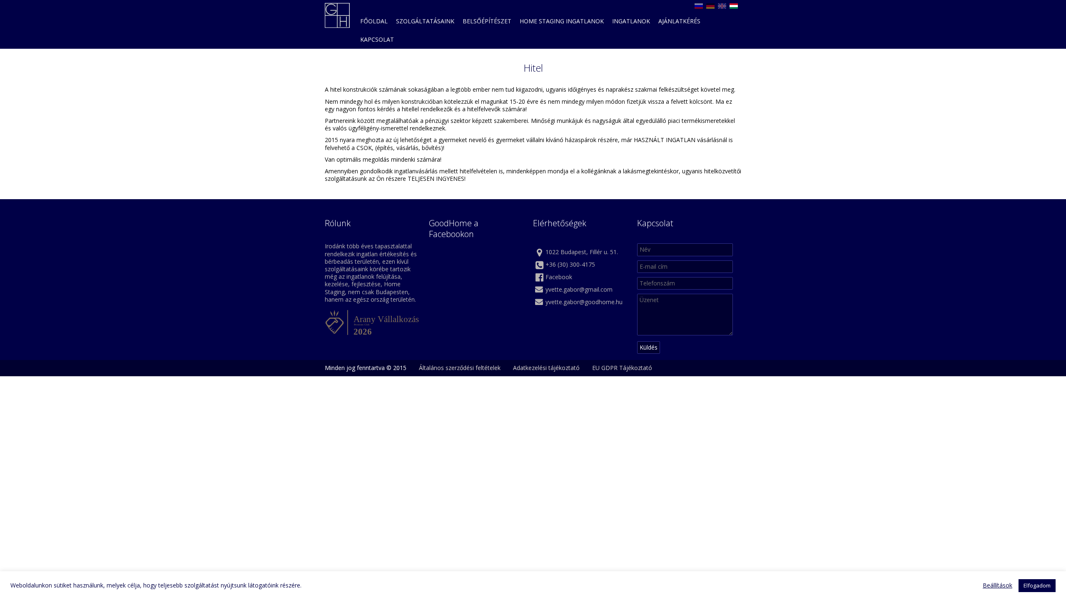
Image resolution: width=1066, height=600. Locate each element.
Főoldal (374, 21)
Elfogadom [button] (1037, 585)
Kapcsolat (377, 39)
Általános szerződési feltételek (460, 368)
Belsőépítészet (487, 21)
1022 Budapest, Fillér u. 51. (581, 252)
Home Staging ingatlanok (562, 21)
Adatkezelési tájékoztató (546, 368)
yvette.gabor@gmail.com (579, 289)
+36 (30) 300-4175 (570, 264)
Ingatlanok (631, 21)
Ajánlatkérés (679, 21)
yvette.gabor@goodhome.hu (584, 302)
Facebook (558, 277)
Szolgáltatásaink (425, 21)
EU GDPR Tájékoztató (622, 368)
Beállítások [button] (997, 585)
